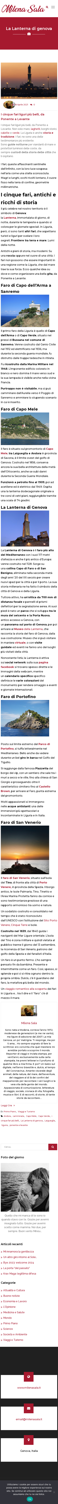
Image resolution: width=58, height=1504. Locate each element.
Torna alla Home (29, 38)
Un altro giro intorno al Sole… (20, 1257)
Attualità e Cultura (14, 1290)
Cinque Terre (19, 925)
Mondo (7, 1317)
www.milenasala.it (29, 1387)
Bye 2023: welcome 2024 (18, 1262)
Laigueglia (50, 1120)
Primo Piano (10, 1111)
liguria (5, 1125)
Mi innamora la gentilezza (18, 1251)
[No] (54, 1492)
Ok (29, 1499)
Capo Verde (44, 1116)
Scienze (8, 1328)
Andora (7, 1116)
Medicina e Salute (14, 1312)
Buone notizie (11, 1295)
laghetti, (36, 128)
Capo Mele (31, 1116)
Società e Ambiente (15, 1334)
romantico (22, 988)
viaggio (10, 988)
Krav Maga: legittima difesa (19, 1273)
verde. (16, 132)
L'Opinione (9, 1306)
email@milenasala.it (29, 1419)
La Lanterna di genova (32, 1120)
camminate (18, 1116)
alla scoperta (38, 988)
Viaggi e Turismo (26, 1111)
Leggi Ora (6, 1105)
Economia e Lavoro (15, 1301)
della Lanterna (28, 629)
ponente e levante (19, 1125)
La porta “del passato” (16, 1268)
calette (5, 132)
